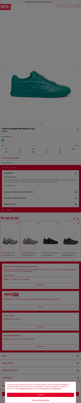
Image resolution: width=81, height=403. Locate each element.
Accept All (40, 395)
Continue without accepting (40, 400)
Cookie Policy (56, 388)
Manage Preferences (26, 388)
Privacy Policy (45, 388)
